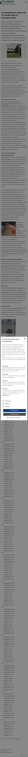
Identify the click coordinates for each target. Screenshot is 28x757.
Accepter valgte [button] (14, 414)
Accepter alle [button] (14, 410)
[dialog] (14, 378)
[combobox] (24, 338)
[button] (14, 418)
